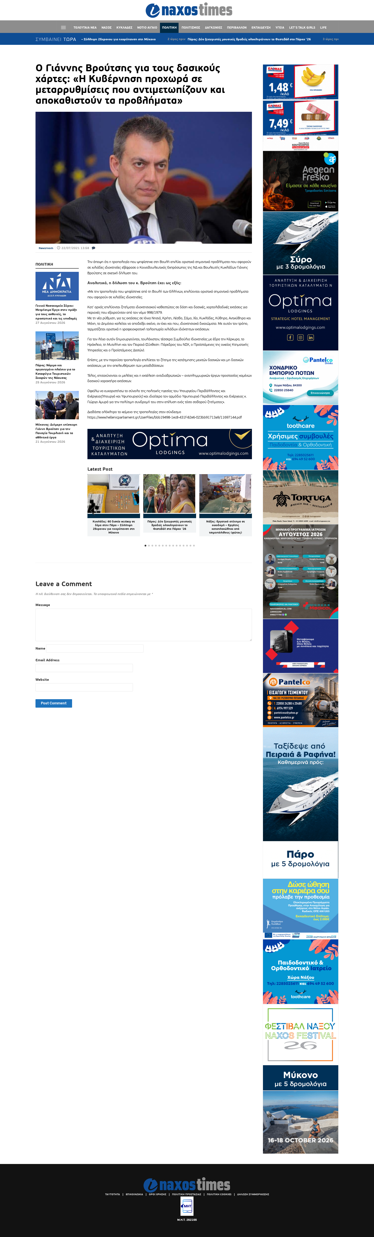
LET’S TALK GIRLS (302, 27)
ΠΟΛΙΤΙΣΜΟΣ (191, 27)
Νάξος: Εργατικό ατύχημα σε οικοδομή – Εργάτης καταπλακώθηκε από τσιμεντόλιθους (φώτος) (225, 527)
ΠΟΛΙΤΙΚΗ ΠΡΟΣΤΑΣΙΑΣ (186, 1194)
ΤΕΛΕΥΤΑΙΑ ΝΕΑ (85, 27)
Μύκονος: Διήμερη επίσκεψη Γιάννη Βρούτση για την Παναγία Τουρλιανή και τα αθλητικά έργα (56, 431)
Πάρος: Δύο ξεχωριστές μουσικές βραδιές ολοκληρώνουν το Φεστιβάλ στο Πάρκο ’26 (202, 39)
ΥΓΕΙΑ (280, 27)
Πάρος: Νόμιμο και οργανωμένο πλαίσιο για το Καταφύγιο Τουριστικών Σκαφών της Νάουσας (55, 371)
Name (40, 648)
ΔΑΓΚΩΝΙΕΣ (213, 27)
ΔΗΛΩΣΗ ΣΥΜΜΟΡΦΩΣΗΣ (253, 1194)
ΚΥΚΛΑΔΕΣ (124, 27)
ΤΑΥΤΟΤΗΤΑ (112, 1194)
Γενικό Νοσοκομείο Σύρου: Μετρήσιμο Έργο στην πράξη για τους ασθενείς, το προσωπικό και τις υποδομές (56, 312)
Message (42, 605)
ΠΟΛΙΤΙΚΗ (169, 27)
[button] (247, 511)
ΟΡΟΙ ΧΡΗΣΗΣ (157, 1194)
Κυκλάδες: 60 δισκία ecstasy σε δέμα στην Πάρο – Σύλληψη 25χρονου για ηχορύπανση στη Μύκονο (114, 527)
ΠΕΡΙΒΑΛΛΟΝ (237, 27)
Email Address (47, 660)
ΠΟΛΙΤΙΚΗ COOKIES (219, 1194)
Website (42, 679)
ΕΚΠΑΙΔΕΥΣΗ (261, 27)
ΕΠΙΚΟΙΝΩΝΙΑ (134, 1194)
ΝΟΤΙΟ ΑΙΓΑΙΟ (147, 27)
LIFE (323, 27)
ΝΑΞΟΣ (106, 27)
